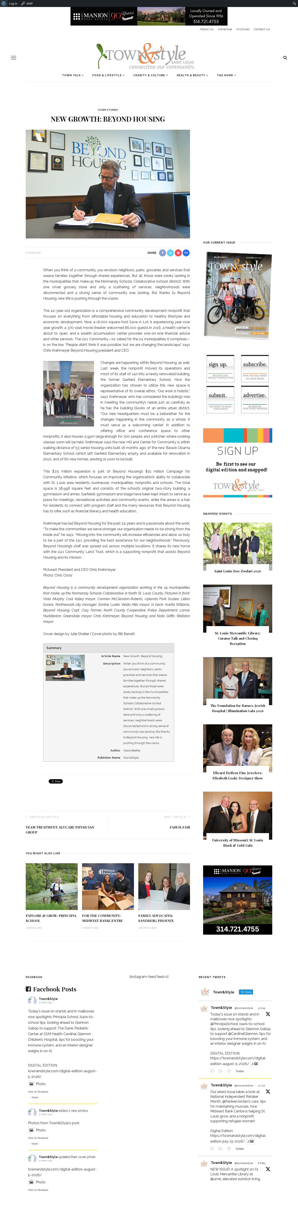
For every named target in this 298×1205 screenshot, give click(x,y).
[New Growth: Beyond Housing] (108, 184)
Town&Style (48, 999)
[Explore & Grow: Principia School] (52, 886)
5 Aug (261, 1008)
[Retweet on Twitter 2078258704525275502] (221, 1149)
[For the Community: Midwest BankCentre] (108, 886)
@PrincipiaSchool (224, 1024)
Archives (243, 29)
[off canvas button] (13, 57)
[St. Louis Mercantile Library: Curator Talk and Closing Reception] (237, 608)
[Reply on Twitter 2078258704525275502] (213, 1149)
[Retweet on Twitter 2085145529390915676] (221, 1072)
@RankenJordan (235, 1101)
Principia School (65, 1017)
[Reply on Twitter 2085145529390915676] (213, 1072)
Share (34, 1097)
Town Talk (71, 75)
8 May (261, 1163)
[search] (285, 57)
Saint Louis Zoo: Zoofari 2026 (237, 571)
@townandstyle (244, 1008)
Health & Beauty (191, 75)
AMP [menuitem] (29, 3)
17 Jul (261, 1085)
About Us (207, 29)
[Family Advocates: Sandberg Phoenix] (164, 886)
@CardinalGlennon (243, 1034)
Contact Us (262, 29)
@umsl (215, 1179)
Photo (41, 1084)
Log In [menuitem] (13, 3)
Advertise (225, 29)
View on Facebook (38, 1091)
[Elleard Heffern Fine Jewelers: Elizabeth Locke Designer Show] (237, 748)
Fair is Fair (180, 827)
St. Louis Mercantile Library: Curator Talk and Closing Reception (237, 638)
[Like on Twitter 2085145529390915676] (230, 1072)
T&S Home (225, 75)
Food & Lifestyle (107, 75)
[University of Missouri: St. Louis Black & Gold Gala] (237, 815)
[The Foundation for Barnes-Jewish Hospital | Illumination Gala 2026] (237, 681)
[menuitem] (4, 3)
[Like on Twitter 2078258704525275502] (230, 1149)
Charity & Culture (149, 75)
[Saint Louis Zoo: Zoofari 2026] (237, 546)
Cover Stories (108, 110)
